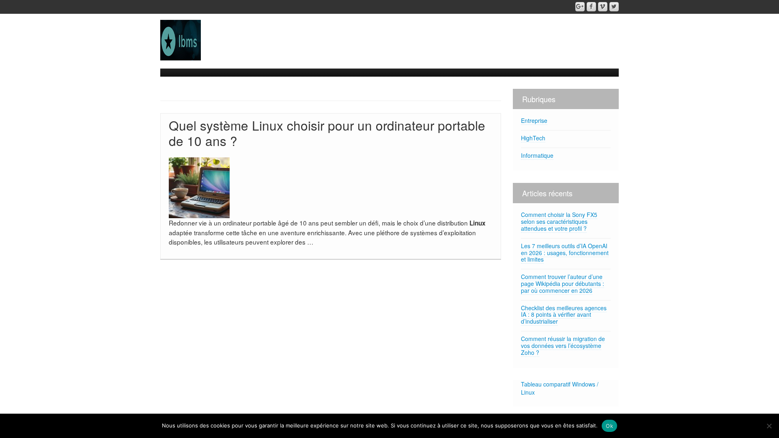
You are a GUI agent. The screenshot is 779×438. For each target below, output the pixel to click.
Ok (609, 426)
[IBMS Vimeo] (602, 6)
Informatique (537, 155)
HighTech (533, 138)
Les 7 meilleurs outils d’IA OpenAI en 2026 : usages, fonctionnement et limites (565, 253)
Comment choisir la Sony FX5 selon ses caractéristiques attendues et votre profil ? (559, 221)
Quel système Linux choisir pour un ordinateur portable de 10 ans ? (327, 133)
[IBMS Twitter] (614, 6)
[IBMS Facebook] (591, 6)
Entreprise (534, 120)
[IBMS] (180, 39)
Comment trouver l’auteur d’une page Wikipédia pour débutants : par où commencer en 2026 (562, 283)
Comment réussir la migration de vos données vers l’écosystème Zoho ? (563, 345)
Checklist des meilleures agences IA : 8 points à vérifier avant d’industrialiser (564, 315)
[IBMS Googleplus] (580, 6)
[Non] (769, 426)
